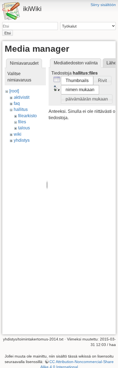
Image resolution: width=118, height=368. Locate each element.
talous (24, 128)
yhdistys (22, 140)
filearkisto (27, 115)
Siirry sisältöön (103, 4)
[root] (14, 91)
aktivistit (21, 97)
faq (17, 103)
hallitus (21, 109)
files (22, 121)
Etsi (7, 33)
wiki (17, 134)
